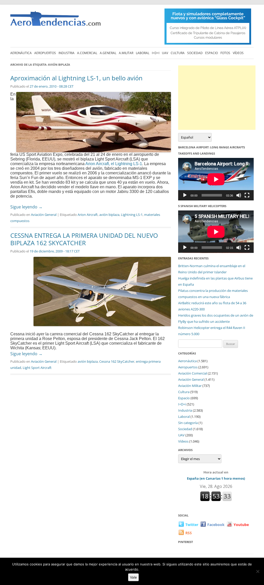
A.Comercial (87, 53)
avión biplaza (109, 214)
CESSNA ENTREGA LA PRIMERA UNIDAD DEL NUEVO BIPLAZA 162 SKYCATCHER (84, 239)
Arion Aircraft (88, 214)
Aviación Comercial (192, 373)
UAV (165, 53)
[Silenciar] (238, 195)
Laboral (142, 53)
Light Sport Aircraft (37, 367)
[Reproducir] (184, 195)
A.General (108, 53)
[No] (257, 571)
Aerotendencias (55, 20)
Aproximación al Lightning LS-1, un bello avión (76, 78)
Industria (67, 53)
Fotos (225, 53)
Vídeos (238, 53)
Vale (133, 577)
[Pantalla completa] (247, 195)
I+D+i (155, 53)
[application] (216, 179)
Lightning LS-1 (132, 214)
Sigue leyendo (26, 207)
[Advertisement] (216, 97)
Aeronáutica (21, 53)
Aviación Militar (190, 385)
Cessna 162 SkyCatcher (116, 361)
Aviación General (43, 214)
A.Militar (126, 53)
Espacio (211, 53)
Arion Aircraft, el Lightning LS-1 (113, 164)
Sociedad (195, 53)
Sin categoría (188, 422)
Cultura (178, 53)
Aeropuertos (45, 53)
